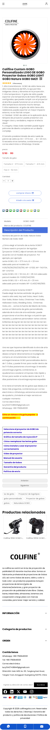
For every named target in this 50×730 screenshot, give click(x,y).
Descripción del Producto (19, 230)
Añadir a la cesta (23, 200)
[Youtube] (25, 691)
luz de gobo (9, 494)
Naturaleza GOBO (22, 503)
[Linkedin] (12, 691)
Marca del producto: (13, 225)
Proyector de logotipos (29, 494)
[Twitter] (18, 691)
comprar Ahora (23, 193)
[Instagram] (31, 691)
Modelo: (7, 221)
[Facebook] (5, 691)
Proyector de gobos (35, 498)
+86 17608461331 (20, 656)
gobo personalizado (13, 498)
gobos (7, 503)
